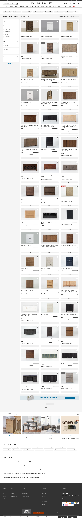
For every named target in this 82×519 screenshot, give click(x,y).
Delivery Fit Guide (13, 488)
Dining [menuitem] (27, 6)
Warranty (12, 493)
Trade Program (44, 493)
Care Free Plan (44, 488)
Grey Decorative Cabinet (48, 449)
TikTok (75, 495)
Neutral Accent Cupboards (39, 449)
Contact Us (4, 490)
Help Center (4, 488)
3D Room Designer (44, 498)
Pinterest (63, 495)
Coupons (43, 491)
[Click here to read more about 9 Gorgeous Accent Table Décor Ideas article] (31, 425)
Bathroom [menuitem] (59, 6)
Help (69, 0)
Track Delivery (4, 496)
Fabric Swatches (44, 501)
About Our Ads (44, 496)
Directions (4, 491)
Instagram (69, 495)
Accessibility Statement (25, 496)
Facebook (66, 495)
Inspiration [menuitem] (69, 6)
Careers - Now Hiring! (25, 491)
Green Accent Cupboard (6, 449)
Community (23, 490)
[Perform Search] (17, 3)
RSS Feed (78, 495)
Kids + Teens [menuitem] (37, 6)
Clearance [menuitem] (74, 6)
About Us (23, 488)
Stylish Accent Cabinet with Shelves (60, 447)
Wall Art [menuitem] (64, 6)
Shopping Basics (12, 435)
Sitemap (12, 498)
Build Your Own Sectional (45, 499)
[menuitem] (78, 4)
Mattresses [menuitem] (22, 6)
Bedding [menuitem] (54, 6)
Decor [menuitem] (50, 6)
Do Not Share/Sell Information (46, 504)
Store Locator (64, 488)
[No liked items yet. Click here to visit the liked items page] (74, 4)
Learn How (30, 36)
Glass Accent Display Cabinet (49, 447)
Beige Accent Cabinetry (6, 451)
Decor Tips (31, 435)
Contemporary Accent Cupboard (25, 447)
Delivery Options (73, 0)
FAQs (3, 493)
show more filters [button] (10, 63)
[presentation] (64, 16)
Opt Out (62, 517)
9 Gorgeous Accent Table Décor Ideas (31, 437)
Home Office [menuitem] (32, 6)
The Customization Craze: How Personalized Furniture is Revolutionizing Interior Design (70, 437)
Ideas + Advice (44, 490)
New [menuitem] (6, 6)
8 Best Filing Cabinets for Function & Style (12, 437)
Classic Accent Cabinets (15, 447)
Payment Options (13, 490)
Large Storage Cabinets (6, 447)
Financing (12, 491)
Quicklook (30, 39)
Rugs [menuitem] (47, 6)
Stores (78, 0)
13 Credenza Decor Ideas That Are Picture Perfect (51, 437)
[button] (35, 34)
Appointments (64, 490)
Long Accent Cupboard (70, 447)
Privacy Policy (25, 517)
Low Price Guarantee (25, 493)
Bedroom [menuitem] (16, 6)
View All (78, 414)
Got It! (72, 517)
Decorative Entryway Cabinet (72, 449)
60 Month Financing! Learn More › (8, 0)
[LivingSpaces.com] (41, 3)
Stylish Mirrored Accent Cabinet (16, 449)
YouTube (72, 495)
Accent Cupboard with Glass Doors (37, 447)
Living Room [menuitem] (11, 6)
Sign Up (38, 512)
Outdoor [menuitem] (42, 6)
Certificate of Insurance (14, 496)
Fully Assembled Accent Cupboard (28, 449)
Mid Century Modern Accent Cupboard (60, 449)
